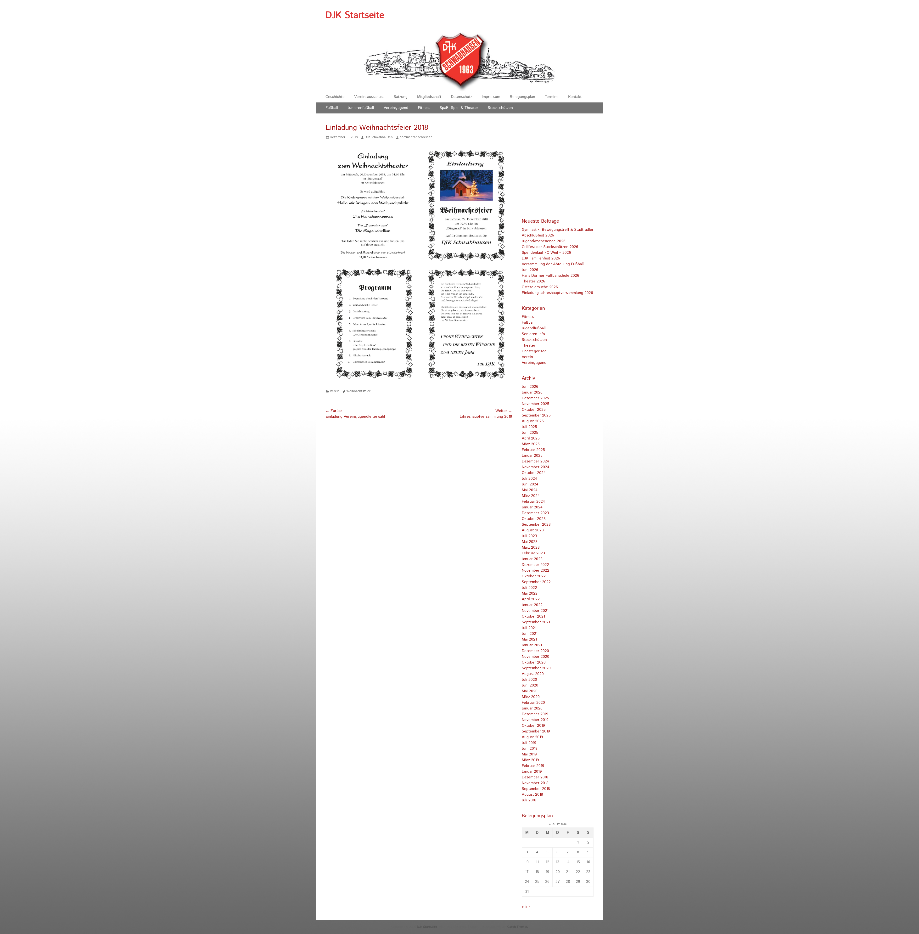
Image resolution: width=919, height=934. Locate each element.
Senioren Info (533, 334)
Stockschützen (500, 108)
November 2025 (535, 404)
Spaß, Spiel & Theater (459, 108)
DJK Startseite (354, 15)
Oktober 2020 (534, 662)
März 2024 (531, 496)
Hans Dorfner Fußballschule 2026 (550, 275)
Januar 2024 (532, 507)
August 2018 (532, 794)
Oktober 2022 (534, 576)
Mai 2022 (530, 593)
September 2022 (536, 582)
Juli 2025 (529, 427)
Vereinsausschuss (369, 97)
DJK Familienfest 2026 (541, 258)
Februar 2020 (533, 702)
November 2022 (535, 570)
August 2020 (533, 674)
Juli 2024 (529, 478)
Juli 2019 (529, 743)
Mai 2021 (529, 639)
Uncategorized (534, 351)
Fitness (424, 108)
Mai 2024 (530, 490)
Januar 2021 (532, 645)
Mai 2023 (530, 542)
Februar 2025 (533, 450)
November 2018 (535, 783)
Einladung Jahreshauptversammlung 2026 (557, 293)
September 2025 (536, 415)
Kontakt (575, 97)
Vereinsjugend (396, 108)
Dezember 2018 (535, 777)
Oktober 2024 (534, 473)
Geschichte (335, 97)
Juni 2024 (530, 484)
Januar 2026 (532, 392)
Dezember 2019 (535, 714)
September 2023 (536, 524)
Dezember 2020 (535, 651)
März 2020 (531, 697)
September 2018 (536, 789)
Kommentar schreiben (415, 137)
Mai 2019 (529, 754)
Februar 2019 (533, 766)
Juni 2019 (530, 748)
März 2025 (531, 444)
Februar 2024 (533, 501)
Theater (528, 345)
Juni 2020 (530, 685)
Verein (335, 391)
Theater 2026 (533, 281)
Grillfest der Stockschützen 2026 (550, 247)
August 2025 (533, 421)
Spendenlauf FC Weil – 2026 (546, 252)
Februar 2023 (533, 553)
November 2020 (535, 656)
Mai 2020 (530, 691)
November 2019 (535, 720)
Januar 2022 (532, 605)
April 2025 (531, 438)
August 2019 (532, 737)
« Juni (527, 907)
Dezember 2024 (535, 461)
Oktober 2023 (534, 519)
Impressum (491, 97)
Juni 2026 (530, 386)
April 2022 (531, 599)
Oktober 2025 (534, 409)
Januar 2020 (532, 708)
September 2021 (536, 622)
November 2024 (535, 467)
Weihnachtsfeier (358, 391)
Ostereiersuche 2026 (540, 287)
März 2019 (530, 760)
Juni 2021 (530, 633)
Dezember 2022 (535, 565)
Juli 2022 (529, 588)
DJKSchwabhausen (378, 137)
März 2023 (531, 547)
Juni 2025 (530, 432)
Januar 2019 (532, 771)
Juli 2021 (529, 628)
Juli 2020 (529, 679)
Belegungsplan (522, 97)
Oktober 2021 (533, 616)
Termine (552, 97)
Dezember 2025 (535, 398)
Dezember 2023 (535, 513)
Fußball (331, 108)
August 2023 (533, 530)
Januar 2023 (532, 559)
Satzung (401, 97)
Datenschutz (461, 97)
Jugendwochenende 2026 (544, 241)
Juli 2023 (529, 536)
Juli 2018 (529, 800)
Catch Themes (517, 927)
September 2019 (536, 731)
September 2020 (536, 668)
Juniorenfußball (361, 108)
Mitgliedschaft (429, 97)
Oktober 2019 (533, 725)
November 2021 (535, 610)
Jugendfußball (534, 328)
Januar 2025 (532, 455)
